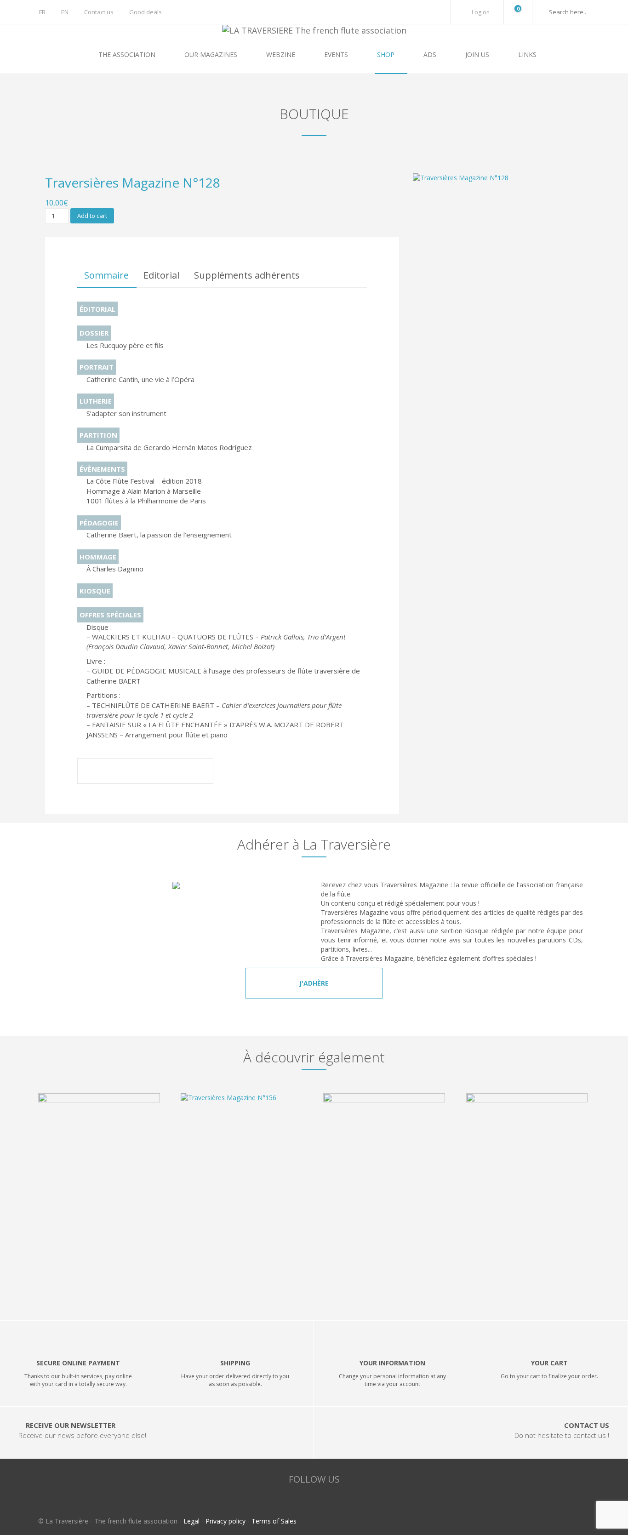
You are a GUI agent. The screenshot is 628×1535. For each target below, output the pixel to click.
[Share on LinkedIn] (171, 772)
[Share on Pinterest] (197, 772)
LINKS (527, 54)
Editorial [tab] (161, 275)
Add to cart (92, 215)
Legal (191, 1521)
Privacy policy (225, 1521)
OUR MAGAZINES (211, 54)
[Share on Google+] (145, 772)
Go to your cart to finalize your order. (549, 1376)
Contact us (99, 12)
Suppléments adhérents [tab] (247, 275)
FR (42, 12)
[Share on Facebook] (94, 772)
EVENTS (337, 54)
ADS (430, 54)
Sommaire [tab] (106, 275)
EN (65, 12)
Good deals (145, 12)
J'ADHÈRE (314, 983)
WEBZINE (281, 54)
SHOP (386, 54)
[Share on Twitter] (119, 772)
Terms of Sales (274, 1521)
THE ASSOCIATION (127, 54)
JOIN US (478, 54)
